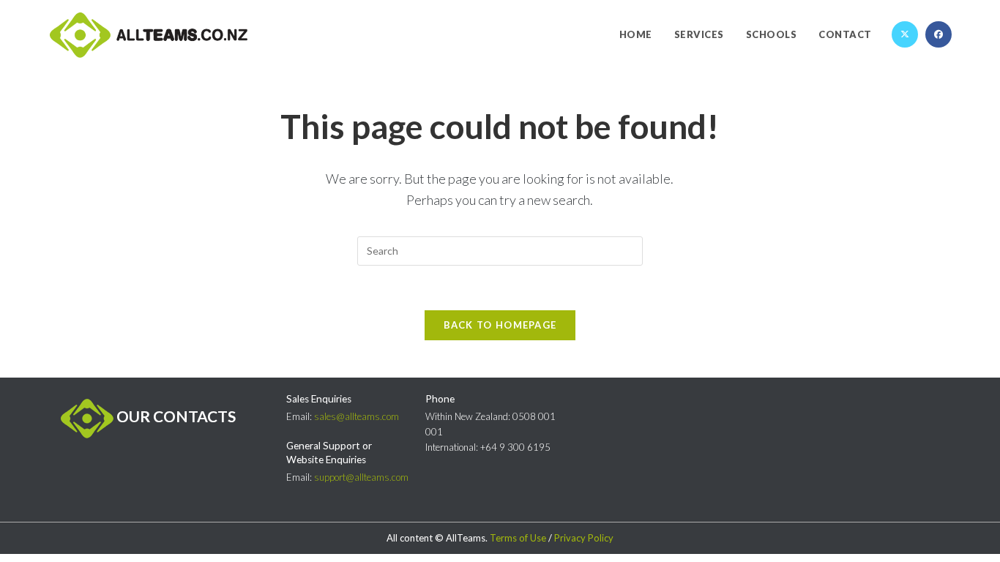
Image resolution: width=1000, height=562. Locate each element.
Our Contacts (174, 416)
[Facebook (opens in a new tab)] (938, 34)
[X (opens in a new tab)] (905, 34)
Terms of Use (518, 538)
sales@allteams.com (356, 416)
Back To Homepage (500, 325)
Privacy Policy (583, 538)
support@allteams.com (361, 477)
